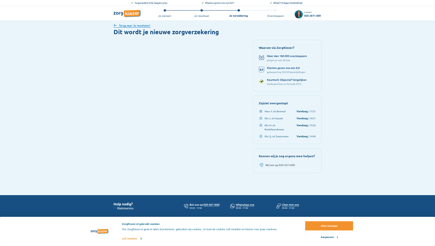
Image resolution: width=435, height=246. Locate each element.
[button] (290, 204)
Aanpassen (327, 236)
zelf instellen (129, 238)
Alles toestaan (329, 225)
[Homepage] (127, 11)
